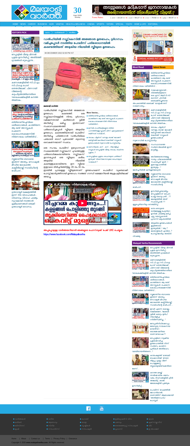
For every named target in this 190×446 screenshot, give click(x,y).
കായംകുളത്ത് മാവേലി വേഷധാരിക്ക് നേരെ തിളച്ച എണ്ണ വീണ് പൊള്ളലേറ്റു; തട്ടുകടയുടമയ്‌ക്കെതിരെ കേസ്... (151, 362)
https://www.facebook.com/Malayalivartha (64, 235)
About (23, 439)
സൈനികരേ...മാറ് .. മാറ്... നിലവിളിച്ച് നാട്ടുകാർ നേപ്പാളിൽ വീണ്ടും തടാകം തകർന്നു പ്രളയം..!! (106, 150)
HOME (15, 24)
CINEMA (90, 24)
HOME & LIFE (140, 24)
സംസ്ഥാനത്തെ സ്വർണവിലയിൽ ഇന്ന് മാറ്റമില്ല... (161, 148)
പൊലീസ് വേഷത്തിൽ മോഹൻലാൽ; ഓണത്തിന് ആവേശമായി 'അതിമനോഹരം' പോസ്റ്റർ (162, 395)
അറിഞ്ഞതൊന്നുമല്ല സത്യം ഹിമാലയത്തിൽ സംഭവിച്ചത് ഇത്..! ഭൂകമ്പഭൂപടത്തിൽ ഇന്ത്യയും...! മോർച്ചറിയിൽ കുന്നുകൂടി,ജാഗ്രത (152, 164)
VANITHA (60, 24)
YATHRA (109, 24)
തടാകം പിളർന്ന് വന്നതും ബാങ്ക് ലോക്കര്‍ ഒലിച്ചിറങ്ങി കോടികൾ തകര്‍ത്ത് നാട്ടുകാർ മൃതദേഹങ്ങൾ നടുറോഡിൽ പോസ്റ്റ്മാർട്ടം (104, 141)
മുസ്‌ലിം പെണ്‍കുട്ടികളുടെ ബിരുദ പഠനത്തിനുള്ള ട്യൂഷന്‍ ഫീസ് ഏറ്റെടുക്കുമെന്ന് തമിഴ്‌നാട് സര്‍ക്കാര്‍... (106, 131)
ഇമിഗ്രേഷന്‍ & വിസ (123, 419)
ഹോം (47, 33)
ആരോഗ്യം (52, 422)
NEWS (23, 24)
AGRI (51, 24)
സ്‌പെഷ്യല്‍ (87, 429)
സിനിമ (51, 426)
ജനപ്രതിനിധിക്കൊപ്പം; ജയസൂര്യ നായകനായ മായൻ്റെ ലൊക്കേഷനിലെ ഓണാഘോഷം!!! (160, 329)
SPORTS (100, 24)
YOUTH (129, 24)
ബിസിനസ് (20, 426)
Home (14, 439)
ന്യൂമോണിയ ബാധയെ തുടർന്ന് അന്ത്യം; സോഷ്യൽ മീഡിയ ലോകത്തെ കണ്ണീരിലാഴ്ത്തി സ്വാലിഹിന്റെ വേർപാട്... (25, 165)
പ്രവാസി (118, 429)
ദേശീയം (72, 33)
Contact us (35, 439)
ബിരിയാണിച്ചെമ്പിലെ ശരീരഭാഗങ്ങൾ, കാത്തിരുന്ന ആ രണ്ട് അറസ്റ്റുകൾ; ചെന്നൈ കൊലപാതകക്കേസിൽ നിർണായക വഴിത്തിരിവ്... (26, 130)
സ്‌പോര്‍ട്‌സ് (54, 429)
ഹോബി (85, 419)
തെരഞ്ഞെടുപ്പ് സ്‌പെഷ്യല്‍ (126, 426)
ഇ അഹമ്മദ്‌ (153, 429)
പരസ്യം (118, 422)
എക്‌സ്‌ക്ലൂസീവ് (155, 422)
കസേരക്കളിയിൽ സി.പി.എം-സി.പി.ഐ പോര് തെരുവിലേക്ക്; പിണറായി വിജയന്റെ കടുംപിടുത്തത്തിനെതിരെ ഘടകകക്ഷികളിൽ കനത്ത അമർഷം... (26, 91)
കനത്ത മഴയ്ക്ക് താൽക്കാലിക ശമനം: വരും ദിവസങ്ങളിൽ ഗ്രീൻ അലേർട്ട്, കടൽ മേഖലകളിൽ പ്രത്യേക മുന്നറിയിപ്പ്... (152, 380)
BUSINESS (42, 24)
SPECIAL (120, 24)
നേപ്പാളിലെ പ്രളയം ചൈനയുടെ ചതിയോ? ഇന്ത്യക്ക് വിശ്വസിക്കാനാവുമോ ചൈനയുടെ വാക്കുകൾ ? (105, 159)
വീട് (150, 426)
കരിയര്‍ (18, 422)
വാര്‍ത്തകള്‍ (59, 33)
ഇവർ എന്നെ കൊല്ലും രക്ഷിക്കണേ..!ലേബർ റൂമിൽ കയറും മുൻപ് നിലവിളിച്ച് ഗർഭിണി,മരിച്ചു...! (159, 314)
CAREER (31, 24)
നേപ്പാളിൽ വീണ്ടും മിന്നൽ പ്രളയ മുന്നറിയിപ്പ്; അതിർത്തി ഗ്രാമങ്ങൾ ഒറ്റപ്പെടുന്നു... (26, 57)
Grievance (73, 439)
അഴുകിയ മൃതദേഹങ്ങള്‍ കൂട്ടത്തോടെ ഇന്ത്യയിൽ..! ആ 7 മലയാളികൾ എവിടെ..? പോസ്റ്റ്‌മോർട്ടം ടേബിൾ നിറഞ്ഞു (152, 230)
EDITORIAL (153, 24)
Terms (47, 439)
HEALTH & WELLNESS (75, 24)
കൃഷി (17, 429)
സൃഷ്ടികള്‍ (86, 426)
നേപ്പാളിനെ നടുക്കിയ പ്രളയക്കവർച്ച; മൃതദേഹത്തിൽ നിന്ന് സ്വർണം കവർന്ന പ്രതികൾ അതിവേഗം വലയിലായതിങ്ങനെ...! (150, 345)
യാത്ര (84, 422)
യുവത (151, 419)
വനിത (51, 419)
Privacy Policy (59, 439)
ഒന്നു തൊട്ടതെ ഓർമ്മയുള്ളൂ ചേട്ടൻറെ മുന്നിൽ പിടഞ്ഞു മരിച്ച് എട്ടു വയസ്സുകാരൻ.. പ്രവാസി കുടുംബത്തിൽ (161, 214)
